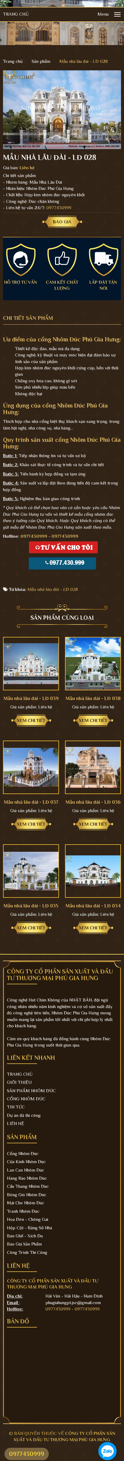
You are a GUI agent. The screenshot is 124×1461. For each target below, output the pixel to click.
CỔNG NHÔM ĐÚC (26, 1098)
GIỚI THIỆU (19, 1082)
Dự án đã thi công (24, 1115)
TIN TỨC (16, 1106)
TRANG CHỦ (16, 14)
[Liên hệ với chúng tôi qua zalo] (107, 1451)
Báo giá (62, 221)
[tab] (32, 318)
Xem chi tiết (31, 720)
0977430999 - (60, 1308)
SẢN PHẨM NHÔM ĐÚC (31, 1090)
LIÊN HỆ (15, 1123)
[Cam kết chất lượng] (62, 259)
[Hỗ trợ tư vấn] (21, 259)
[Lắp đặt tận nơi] (103, 259)
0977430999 (58, 207)
